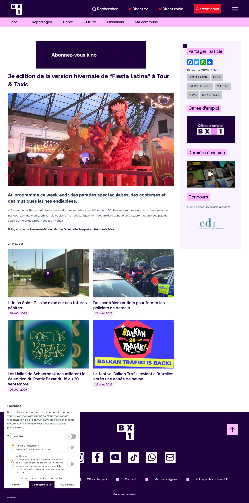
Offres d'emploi (97, 479)
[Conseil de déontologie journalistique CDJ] (210, 224)
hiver (217, 77)
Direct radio (173, 9)
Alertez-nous (207, 9)
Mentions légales (166, 479)
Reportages (42, 22)
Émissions (115, 22)
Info (14, 22)
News (193, 95)
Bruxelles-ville (200, 86)
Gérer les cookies (124, 494)
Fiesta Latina (198, 77)
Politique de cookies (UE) (212, 479)
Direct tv (140, 9)
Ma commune (146, 22)
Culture (90, 22)
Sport (68, 22)
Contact (130, 479)
